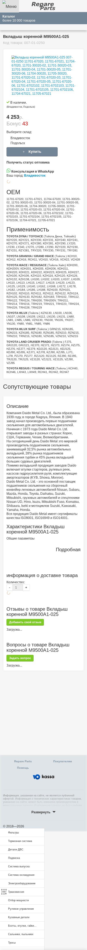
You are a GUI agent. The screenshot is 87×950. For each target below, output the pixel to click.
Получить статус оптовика (28, 162)
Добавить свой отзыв (25, 622)
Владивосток (20, 138)
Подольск (18, 143)
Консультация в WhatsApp (32, 171)
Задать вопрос (20, 658)
